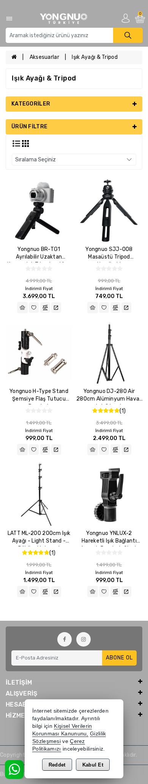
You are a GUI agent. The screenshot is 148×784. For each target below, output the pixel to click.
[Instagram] (83, 639)
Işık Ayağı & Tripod (95, 57)
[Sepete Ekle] (22, 307)
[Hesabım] (125, 18)
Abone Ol (119, 658)
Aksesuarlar (44, 57)
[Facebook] (64, 639)
